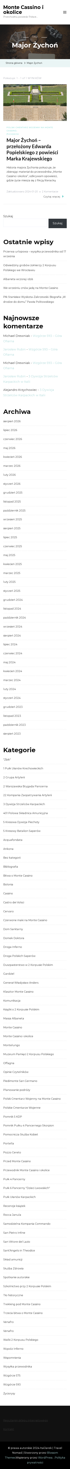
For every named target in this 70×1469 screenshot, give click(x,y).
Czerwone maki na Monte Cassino (25, 920)
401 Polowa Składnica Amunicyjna (25, 813)
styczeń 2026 (11, 483)
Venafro (8, 1322)
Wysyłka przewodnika (17, 1366)
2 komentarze (50, 192)
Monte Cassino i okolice (23, 9)
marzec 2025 (11, 573)
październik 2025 (14, 510)
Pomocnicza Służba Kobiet (20, 1134)
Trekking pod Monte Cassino (22, 1304)
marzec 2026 (11, 465)
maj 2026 (9, 448)
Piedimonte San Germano (20, 1081)
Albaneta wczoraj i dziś (18, 279)
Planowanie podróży (16, 1090)
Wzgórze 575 (12, 1375)
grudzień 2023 (13, 706)
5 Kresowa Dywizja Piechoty (21, 822)
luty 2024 (9, 689)
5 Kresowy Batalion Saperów (22, 831)
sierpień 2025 (12, 528)
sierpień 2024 (12, 635)
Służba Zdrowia (13, 1268)
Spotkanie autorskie (16, 1277)
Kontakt (8, 1429)
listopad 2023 (12, 715)
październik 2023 (14, 724)
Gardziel (8, 973)
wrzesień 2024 (12, 626)
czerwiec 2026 (12, 439)
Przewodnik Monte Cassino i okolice (26, 1170)
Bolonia (8, 884)
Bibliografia (10, 866)
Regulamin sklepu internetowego (25, 1420)
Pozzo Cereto (12, 1152)
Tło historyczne (13, 1295)
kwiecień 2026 (12, 456)
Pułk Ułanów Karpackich (19, 1197)
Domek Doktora (13, 938)
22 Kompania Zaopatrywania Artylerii (27, 795)
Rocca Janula (12, 1214)
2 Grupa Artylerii (14, 777)
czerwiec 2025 (12, 546)
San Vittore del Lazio (16, 1241)
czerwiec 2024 (12, 653)
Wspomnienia (12, 1357)
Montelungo (11, 1045)
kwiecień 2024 (12, 671)
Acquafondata (12, 839)
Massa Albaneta (13, 1018)
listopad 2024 (12, 608)
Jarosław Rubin (14, 349)
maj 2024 (9, 662)
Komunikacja (12, 1000)
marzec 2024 (12, 680)
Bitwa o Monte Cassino (18, 875)
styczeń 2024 (12, 697)
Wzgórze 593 (12, 1384)
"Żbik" (7, 759)
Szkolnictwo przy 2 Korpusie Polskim (27, 1286)
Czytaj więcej (51, 196)
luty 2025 (9, 581)
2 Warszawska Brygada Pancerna (25, 786)
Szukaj (8, 216)
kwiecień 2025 (12, 564)
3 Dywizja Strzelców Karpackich (24, 804)
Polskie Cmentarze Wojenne (22, 1107)
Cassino (8, 893)
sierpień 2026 (12, 421)
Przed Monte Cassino (17, 1161)
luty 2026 (9, 474)
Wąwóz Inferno (13, 1348)
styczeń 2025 (11, 590)
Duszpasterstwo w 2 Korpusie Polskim (28, 964)
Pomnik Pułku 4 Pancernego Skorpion (28, 1125)
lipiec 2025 (10, 537)
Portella (8, 1143)
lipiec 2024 (10, 644)
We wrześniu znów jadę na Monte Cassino (30, 288)
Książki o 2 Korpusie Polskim (21, 1009)
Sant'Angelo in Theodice (19, 1250)
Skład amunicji (12, 1259)
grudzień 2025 (12, 492)
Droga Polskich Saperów (19, 956)
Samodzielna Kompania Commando (26, 1223)
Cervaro (8, 911)
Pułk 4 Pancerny (14, 1179)
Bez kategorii (12, 857)
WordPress (45, 1457)
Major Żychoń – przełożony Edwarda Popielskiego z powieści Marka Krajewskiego (32, 149)
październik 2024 (14, 617)
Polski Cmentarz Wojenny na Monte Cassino (30, 129)
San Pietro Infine (14, 1232)
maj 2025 (9, 555)
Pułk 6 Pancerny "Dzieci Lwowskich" (26, 1188)
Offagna (8, 1063)
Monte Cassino (12, 1027)
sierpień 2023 (12, 733)
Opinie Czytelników (15, 1072)
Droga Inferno (12, 947)
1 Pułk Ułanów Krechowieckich (23, 768)
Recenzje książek (14, 1206)
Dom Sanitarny (13, 929)
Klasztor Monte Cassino (18, 991)
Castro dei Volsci (13, 902)
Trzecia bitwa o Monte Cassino (23, 1313)
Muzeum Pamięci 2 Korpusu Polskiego (28, 1054)
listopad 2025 (12, 501)
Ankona (8, 848)
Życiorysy (13, 134)
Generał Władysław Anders (20, 982)
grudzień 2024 (13, 599)
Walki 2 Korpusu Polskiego (20, 1339)
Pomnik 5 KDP (12, 1116)
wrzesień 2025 (12, 519)
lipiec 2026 (10, 430)
